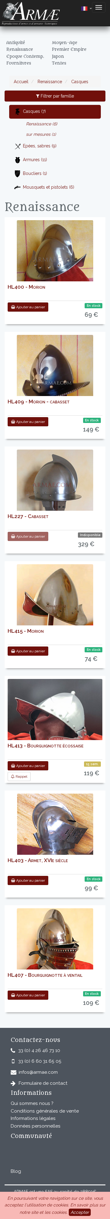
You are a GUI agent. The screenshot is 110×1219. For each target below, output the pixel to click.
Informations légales (33, 1118)
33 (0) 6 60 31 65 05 (39, 1061)
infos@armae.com (38, 1072)
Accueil (21, 81)
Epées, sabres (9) (40, 145)
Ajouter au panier (30, 307)
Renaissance (49, 81)
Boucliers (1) (35, 173)
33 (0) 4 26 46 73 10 (39, 1050)
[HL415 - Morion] (55, 598)
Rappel (21, 776)
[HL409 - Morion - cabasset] (55, 373)
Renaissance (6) (41, 123)
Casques (79, 81)
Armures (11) (35, 159)
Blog (16, 1171)
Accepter (80, 1212)
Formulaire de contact (43, 1083)
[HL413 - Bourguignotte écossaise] (55, 731)
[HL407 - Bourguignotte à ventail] (55, 946)
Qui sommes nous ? (32, 1103)
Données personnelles (36, 1126)
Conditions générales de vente (45, 1111)
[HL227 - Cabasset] (55, 488)
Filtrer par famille (56, 96)
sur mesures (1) (41, 134)
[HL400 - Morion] (55, 252)
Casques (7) (34, 111)
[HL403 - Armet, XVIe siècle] (55, 832)
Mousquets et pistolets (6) (48, 187)
